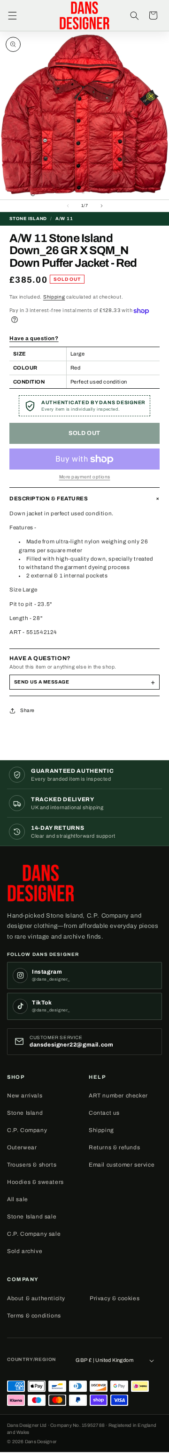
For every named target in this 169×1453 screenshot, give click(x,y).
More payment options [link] (84, 476)
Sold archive (24, 1251)
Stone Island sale (31, 1216)
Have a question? (34, 338)
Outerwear (22, 1147)
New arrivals (24, 1095)
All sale (17, 1199)
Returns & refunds (114, 1147)
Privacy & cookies (114, 1298)
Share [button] (27, 710)
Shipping (54, 296)
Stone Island (25, 1113)
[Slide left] (67, 206)
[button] (12, 15)
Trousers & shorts (31, 1164)
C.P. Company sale (34, 1234)
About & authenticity (36, 1298)
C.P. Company (27, 1130)
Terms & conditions (34, 1315)
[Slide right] (101, 206)
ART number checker (118, 1095)
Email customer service (121, 1164)
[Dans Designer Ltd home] (43, 883)
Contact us (104, 1113)
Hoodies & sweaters (35, 1182)
